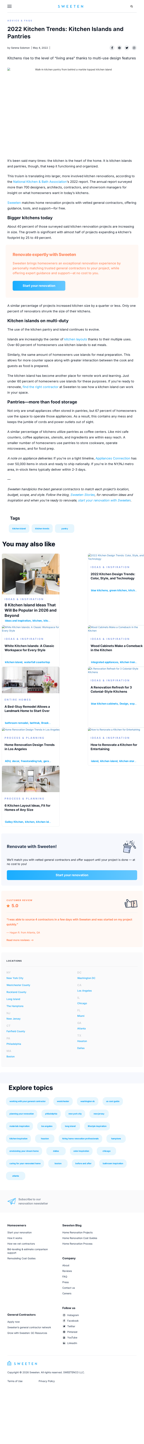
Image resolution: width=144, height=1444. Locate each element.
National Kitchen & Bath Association (40, 181)
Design (124, 703)
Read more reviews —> (20, 940)
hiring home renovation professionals (80, 1138)
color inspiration (81, 1151)
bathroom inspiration (113, 1163)
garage (47, 761)
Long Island (13, 999)
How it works (14, 1238)
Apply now (13, 1321)
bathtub (35, 723)
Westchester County (18, 985)
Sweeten (14, 203)
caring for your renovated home (25, 1163)
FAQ (64, 1276)
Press (65, 1282)
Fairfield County (15, 1031)
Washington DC (86, 977)
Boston (10, 1056)
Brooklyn (46, 723)
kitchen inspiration (18, 1138)
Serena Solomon (20, 47)
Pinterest (72, 1331)
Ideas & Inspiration (24, 599)
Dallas (81, 1048)
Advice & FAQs (20, 20)
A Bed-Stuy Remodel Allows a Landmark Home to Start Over (27, 709)
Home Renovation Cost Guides (79, 1238)
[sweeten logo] (22, 1362)
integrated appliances (104, 662)
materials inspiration (19, 1126)
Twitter (71, 1326)
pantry (64, 528)
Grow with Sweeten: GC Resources (27, 1332)
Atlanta (81, 1028)
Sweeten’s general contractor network (29, 1327)
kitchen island (19, 528)
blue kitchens (99, 590)
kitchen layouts (75, 339)
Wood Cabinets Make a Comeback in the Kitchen (117, 648)
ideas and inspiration (18, 620)
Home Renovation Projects (77, 1232)
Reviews (67, 1270)
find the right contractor (40, 387)
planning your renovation (21, 1113)
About (65, 1265)
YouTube (72, 1337)
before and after (83, 1163)
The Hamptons (15, 1006)
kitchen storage (129, 761)
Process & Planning (25, 737)
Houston (82, 1041)
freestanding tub (31, 761)
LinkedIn (72, 1343)
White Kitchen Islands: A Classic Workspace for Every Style (29, 648)
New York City (14, 977)
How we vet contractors (21, 1243)
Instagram (73, 1315)
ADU (7, 761)
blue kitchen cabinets (104, 703)
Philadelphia (13, 1043)
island (94, 761)
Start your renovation (39, 286)
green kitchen (118, 590)
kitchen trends (42, 528)
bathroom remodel (16, 723)
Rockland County (16, 992)
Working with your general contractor (27, 1101)
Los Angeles (84, 990)
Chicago (82, 1003)
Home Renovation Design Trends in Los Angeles (30, 747)
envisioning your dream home (24, 1151)
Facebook (73, 1320)
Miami (80, 1015)
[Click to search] (131, 6)
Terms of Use (14, 1381)
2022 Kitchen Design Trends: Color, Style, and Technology (113, 576)
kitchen (37, 620)
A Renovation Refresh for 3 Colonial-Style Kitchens (111, 689)
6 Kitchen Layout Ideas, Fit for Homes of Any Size (27, 808)
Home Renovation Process (77, 1243)
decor (15, 761)
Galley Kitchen (14, 821)
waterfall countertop (37, 662)
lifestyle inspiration (97, 1126)
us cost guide (112, 1101)
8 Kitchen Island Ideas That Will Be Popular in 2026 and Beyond (31, 610)
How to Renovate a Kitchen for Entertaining (114, 747)
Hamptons (116, 1138)
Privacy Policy (47, 1381)
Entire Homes (18, 699)
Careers (66, 1293)
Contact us (68, 1287)
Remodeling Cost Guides (21, 1258)
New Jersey (13, 1018)
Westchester (63, 1101)
